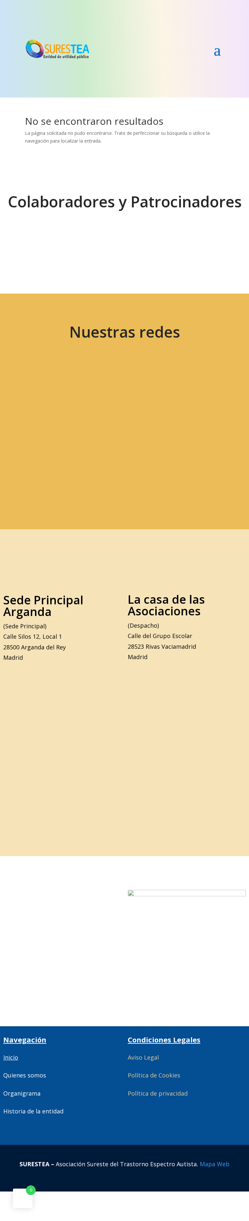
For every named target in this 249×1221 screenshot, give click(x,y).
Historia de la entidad (33, 1111)
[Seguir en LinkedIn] (193, 403)
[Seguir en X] (56, 403)
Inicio (10, 1057)
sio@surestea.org (160, 463)
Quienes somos (24, 1075)
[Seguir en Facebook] (102, 403)
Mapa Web (215, 1164)
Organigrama (22, 1093)
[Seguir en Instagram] (147, 403)
